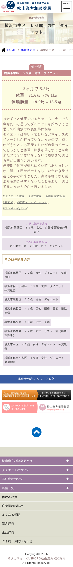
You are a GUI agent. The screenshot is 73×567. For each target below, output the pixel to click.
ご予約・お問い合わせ (17, 541)
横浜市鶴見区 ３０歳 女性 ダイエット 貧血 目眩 (37, 275)
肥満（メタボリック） (33, 202)
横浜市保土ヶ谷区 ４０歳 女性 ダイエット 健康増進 (35, 360)
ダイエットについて (15, 470)
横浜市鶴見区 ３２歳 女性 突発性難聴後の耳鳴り (36, 229)
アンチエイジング (16, 208)
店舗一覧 (8, 488)
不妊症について (12, 479)
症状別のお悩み (12, 505)
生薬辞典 (8, 532)
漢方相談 (36, 196)
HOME (11, 49)
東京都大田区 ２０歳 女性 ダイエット (36, 246)
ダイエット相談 (15, 196)
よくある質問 (11, 514)
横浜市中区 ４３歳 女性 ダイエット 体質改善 (35, 346)
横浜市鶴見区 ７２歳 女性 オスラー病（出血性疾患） (35, 333)
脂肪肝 (9, 202)
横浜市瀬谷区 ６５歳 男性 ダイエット (31, 299)
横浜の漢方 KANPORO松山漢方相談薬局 (36, 558)
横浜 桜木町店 (56, 196)
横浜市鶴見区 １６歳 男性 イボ (27, 321)
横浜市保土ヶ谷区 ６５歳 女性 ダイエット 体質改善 (35, 288)
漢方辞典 (8, 523)
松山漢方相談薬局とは (17, 460)
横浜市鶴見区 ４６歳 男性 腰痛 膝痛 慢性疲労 (35, 310)
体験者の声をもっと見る (34, 378)
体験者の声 (28, 49)
